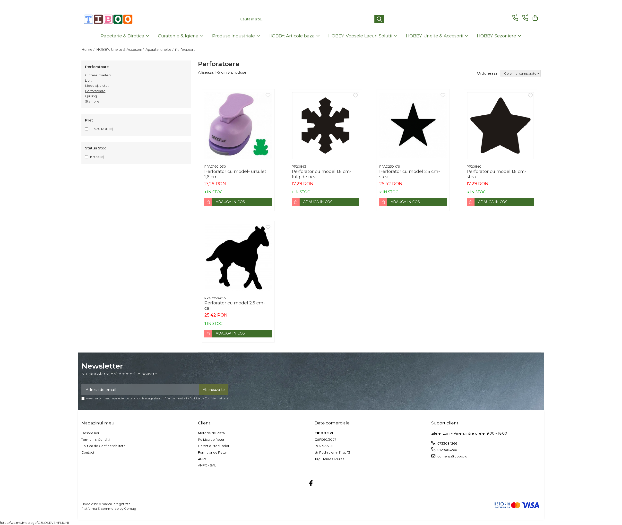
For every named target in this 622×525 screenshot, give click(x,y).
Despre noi (90, 433)
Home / (88, 49)
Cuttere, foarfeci (98, 75)
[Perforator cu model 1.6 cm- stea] (500, 125)
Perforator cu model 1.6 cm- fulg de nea (322, 174)
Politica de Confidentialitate (209, 398)
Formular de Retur (212, 452)
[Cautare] (379, 19)
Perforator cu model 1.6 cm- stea (497, 174)
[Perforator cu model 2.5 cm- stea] (413, 125)
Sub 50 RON (99, 129)
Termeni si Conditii (95, 439)
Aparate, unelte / (160, 49)
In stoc (94, 157)
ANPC (202, 459)
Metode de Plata (211, 433)
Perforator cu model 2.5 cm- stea (409, 174)
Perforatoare (95, 91)
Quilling (91, 96)
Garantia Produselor (213, 446)
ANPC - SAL (207, 465)
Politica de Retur (211, 439)
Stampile (92, 101)
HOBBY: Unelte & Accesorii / (120, 49)
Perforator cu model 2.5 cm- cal (234, 305)
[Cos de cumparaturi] (534, 18)
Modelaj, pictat (97, 85)
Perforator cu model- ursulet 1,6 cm (235, 174)
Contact (87, 452)
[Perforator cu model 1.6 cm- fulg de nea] (325, 125)
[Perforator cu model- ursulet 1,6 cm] (238, 125)
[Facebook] (311, 483)
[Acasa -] (108, 19)
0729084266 (447, 450)
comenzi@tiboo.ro (452, 456)
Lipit (88, 80)
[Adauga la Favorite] (268, 96)
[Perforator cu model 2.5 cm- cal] (238, 257)
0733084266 (447, 443)
